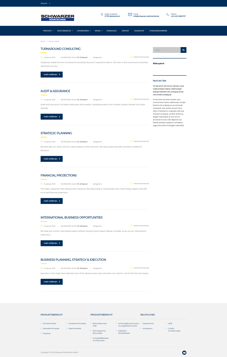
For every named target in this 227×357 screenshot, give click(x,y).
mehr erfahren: (50, 74)
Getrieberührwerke (51, 328)
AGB (170, 323)
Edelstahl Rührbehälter (124, 332)
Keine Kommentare (141, 57)
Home (43, 41)
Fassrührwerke (74, 328)
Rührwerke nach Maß (100, 324)
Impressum (148, 328)
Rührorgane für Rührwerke (99, 332)
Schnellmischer (49, 323)
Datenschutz (148, 323)
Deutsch (44, 3)
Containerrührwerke (77, 323)
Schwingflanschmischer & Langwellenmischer (128, 324)
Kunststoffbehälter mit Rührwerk (101, 339)
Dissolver (47, 333)
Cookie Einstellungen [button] (174, 329)
